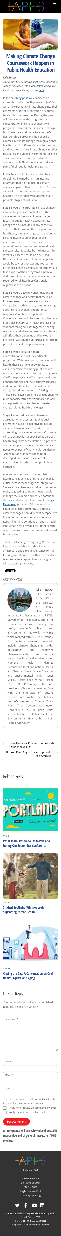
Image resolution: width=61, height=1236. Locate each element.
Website (9, 1088)
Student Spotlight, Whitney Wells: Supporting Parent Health (24, 909)
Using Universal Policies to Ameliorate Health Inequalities (31, 745)
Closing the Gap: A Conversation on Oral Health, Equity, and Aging (28, 975)
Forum (6, 836)
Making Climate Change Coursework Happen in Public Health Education (30, 62)
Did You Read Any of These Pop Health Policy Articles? (29, 753)
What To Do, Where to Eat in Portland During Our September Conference (26, 843)
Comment (11, 1019)
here (41, 90)
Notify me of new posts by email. (26, 1112)
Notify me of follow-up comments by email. (32, 1107)
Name (9, 1061)
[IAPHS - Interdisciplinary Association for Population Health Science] (26, 6)
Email (9, 1075)
